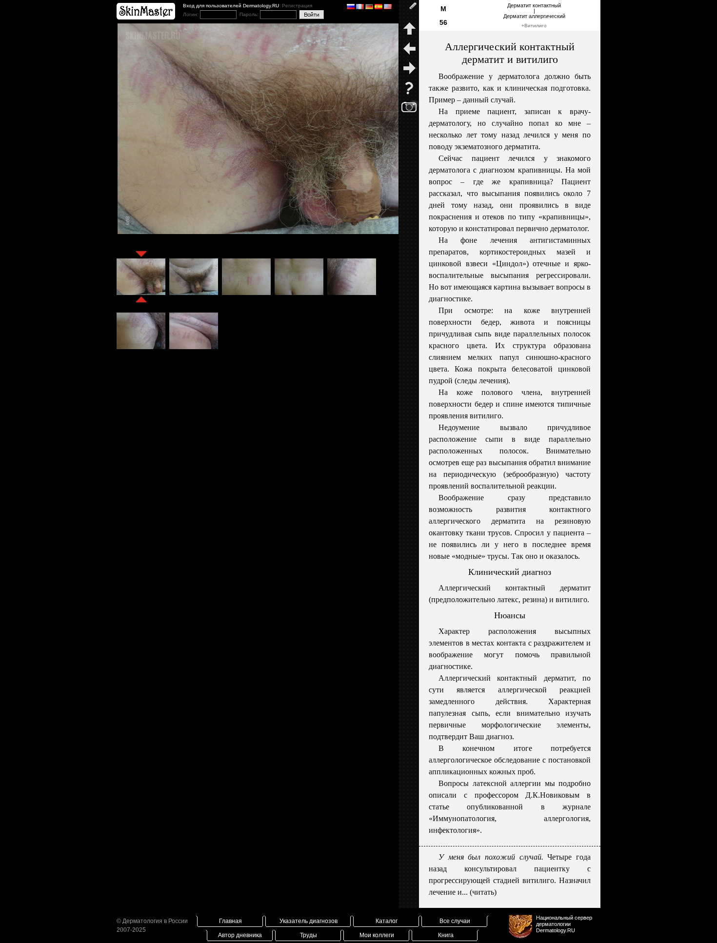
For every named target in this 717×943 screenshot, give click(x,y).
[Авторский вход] (409, 10)
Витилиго (535, 25)
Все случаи (454, 921)
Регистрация (297, 5)
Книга (446, 935)
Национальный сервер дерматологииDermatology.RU (564, 924)
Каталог (387, 921)
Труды (308, 935)
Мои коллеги (376, 935)
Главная (230, 921)
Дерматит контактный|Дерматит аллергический (534, 10)
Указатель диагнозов (308, 921)
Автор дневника (240, 935)
